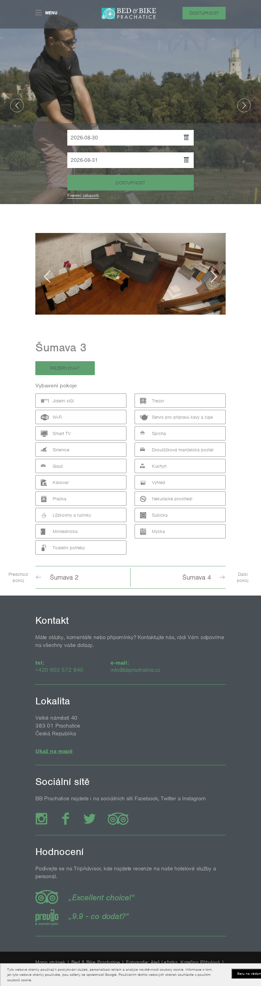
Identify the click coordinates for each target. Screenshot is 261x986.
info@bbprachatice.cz (135, 669)
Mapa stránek (50, 962)
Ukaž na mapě (54, 751)
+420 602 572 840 (59, 669)
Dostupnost (204, 13)
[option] (130, 102)
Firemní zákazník (83, 195)
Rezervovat (65, 368)
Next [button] (244, 105)
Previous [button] (17, 105)
